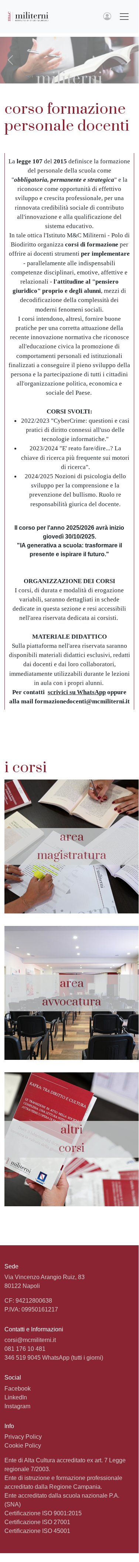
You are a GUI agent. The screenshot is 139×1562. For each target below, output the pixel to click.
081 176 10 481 (24, 1349)
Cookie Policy (22, 1445)
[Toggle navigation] (124, 17)
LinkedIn (15, 1397)
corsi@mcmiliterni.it (30, 1340)
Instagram (17, 1406)
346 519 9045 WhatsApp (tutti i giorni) (53, 1358)
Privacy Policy (23, 1437)
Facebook (17, 1388)
